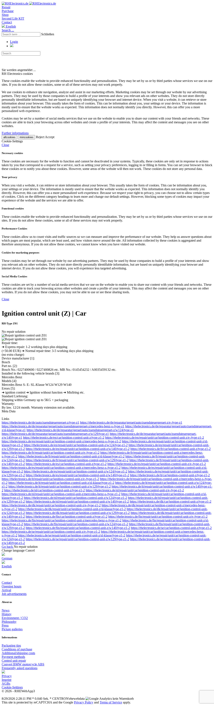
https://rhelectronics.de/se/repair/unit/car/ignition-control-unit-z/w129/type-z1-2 (77, 539)
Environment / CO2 (15, 618)
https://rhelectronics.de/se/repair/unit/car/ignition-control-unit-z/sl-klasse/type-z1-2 (71, 535)
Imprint (6, 680)
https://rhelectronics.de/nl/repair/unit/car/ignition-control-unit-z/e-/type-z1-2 (135, 490)
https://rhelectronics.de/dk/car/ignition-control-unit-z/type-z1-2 (170, 501)
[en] (3, 672)
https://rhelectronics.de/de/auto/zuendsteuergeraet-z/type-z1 (40, 422)
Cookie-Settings (12, 687)
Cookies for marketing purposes (20, 252)
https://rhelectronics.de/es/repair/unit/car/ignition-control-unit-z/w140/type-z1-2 (77, 475)
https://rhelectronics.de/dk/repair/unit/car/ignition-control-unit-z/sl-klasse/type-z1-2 (72, 509)
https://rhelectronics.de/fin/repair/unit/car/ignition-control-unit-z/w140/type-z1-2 (78, 528)
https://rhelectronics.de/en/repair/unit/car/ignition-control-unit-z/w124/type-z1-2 (76, 445)
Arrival (6, 590)
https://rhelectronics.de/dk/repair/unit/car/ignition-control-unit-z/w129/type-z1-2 (78, 513)
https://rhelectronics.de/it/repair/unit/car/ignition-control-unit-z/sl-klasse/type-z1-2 (61, 482)
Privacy (7, 676)
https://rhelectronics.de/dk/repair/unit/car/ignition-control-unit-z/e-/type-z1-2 (51, 505)
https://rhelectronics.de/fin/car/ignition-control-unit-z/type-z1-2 (66, 516)
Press (5, 625)
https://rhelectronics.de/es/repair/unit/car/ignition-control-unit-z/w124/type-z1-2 (75, 471)
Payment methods (13, 657)
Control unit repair (14, 660)
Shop (5, 15)
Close (5, 145)
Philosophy (9, 621)
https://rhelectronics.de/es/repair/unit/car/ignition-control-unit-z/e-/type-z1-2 (156, 464)
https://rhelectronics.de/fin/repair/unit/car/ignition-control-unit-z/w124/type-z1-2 (76, 524)
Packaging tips (11, 645)
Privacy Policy (83, 702)
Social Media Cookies (14, 276)
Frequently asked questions (19, 668)
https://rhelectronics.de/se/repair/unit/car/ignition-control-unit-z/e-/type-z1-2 (51, 531)
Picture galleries (12, 629)
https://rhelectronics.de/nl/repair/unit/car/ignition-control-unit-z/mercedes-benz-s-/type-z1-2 (61, 494)
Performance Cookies (14, 228)
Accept (49, 137)
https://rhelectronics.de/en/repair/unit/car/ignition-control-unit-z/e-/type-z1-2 (154, 437)
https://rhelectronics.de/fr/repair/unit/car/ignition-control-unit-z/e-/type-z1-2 (50, 452)
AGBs (6, 683)
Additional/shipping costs (18, 653)
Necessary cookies (12, 153)
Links (5, 419)
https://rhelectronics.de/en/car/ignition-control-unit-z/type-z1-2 (63, 437)
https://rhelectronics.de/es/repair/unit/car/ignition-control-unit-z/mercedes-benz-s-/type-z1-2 (61, 467)
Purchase (8, 11)
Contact (7, 22)
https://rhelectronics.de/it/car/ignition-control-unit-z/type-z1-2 (170, 475)
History (6, 614)
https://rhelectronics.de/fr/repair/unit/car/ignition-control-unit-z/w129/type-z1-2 (77, 460)
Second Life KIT (13, 18)
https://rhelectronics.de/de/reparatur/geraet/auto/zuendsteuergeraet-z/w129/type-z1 (55, 434)
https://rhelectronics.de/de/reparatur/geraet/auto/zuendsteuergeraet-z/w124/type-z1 (80, 430)
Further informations (15, 133)
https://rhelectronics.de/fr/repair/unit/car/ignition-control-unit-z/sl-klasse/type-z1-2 (71, 456)
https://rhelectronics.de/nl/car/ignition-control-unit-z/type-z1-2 (44, 490)
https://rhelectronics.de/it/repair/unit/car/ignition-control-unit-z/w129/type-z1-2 (59, 486)
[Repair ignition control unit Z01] (24, 335)
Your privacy (9, 177)
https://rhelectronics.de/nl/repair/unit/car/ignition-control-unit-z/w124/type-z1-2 (75, 498)
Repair (6, 7)
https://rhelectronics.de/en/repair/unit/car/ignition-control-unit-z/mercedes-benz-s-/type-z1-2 (61, 441)
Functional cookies (13, 208)
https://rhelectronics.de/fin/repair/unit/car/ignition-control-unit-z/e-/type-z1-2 (158, 516)
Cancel (30, 550)
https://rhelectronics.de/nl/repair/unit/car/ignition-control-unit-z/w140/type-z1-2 (77, 501)
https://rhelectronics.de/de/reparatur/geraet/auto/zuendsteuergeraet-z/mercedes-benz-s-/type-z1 (63, 426)
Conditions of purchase (17, 649)
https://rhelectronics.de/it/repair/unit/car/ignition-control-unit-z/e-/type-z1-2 (50, 479)
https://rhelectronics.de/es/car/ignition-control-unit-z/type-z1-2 (66, 464)
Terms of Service (111, 702)
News (5, 610)
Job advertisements (14, 594)
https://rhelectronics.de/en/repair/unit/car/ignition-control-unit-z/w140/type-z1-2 (78, 449)
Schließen (47, 34)
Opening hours (11, 586)
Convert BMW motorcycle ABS (23, 664)
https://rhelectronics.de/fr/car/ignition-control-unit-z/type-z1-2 (170, 449)
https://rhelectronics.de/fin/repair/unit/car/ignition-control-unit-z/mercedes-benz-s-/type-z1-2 (61, 520)
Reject (40, 137)
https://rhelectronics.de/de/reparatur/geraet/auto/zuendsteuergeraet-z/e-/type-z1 (131, 422)
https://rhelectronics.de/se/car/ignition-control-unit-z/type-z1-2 (171, 528)
